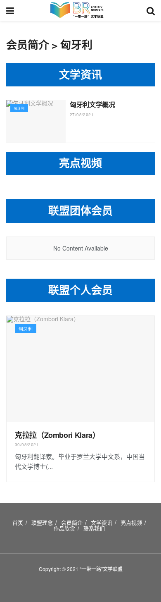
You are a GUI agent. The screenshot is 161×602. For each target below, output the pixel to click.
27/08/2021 (82, 114)
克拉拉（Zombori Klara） (57, 435)
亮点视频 (131, 522)
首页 (17, 522)
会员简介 (72, 522)
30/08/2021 (27, 444)
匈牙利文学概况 (92, 104)
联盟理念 (42, 522)
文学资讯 (101, 522)
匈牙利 (19, 108)
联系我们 (94, 528)
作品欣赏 (64, 528)
